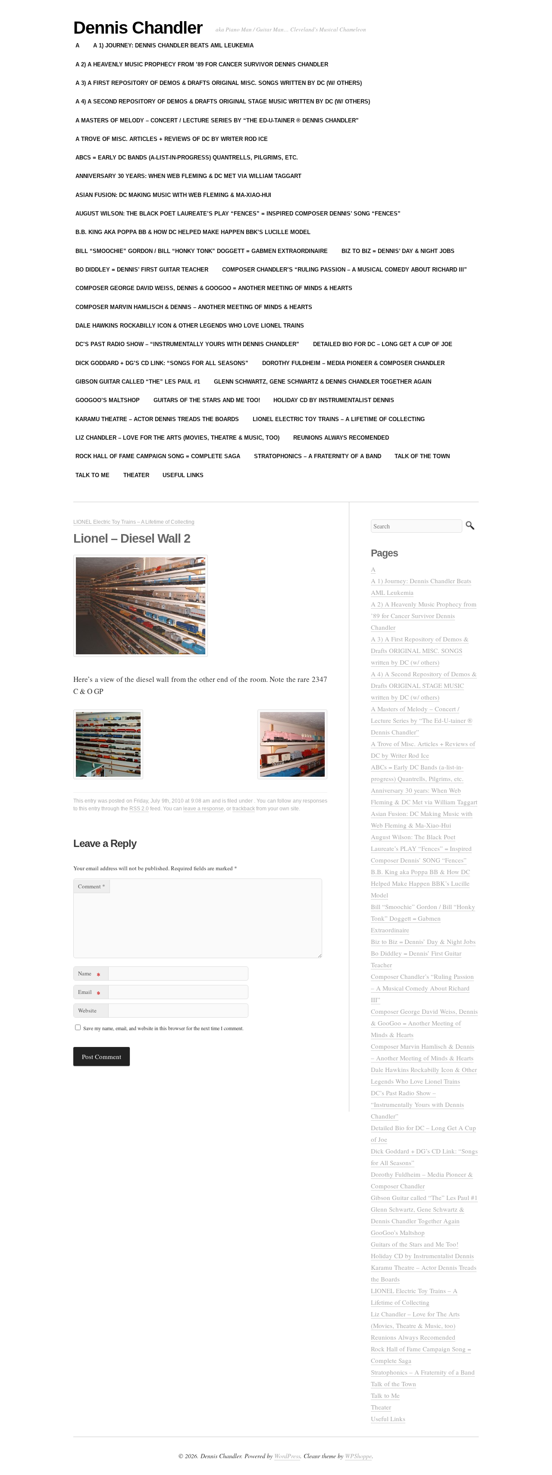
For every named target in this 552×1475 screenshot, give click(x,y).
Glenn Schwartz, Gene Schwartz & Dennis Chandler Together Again (322, 381)
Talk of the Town (422, 456)
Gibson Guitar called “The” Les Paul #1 (137, 381)
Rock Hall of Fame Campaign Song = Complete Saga (157, 456)
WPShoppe (358, 1456)
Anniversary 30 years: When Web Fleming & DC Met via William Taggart (188, 176)
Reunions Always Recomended (341, 437)
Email (89, 993)
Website (87, 1010)
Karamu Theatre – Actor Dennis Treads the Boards (157, 419)
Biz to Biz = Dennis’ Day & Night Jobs (398, 251)
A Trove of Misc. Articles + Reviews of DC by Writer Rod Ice (171, 139)
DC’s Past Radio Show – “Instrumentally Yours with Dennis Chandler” (187, 344)
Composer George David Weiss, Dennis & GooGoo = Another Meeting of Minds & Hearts (213, 288)
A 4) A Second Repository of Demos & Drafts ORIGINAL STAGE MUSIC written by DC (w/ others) (222, 101)
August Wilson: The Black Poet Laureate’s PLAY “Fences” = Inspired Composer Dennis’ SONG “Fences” (238, 213)
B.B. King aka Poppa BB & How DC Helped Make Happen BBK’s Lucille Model (192, 232)
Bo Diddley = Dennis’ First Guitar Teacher (141, 269)
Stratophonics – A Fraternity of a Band (317, 456)
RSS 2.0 (139, 809)
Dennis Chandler (138, 27)
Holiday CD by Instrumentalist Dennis (333, 400)
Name (89, 974)
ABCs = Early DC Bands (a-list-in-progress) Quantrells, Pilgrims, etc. (186, 157)
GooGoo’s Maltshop (107, 400)
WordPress (287, 1456)
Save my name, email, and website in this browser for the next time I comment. (163, 1028)
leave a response (203, 809)
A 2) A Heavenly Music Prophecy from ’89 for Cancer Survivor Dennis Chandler (201, 64)
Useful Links (183, 475)
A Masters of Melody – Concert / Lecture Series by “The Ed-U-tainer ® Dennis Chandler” (217, 120)
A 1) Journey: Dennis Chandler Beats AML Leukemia (173, 45)
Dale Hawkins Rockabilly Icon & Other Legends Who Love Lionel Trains (189, 325)
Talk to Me (92, 475)
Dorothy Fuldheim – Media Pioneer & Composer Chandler (353, 363)
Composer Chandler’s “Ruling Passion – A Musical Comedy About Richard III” (344, 269)
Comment (91, 886)
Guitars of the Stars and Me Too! (207, 400)
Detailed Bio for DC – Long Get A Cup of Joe (382, 344)
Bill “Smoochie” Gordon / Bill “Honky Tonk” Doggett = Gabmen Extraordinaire (201, 251)
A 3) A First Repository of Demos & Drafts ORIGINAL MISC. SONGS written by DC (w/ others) (218, 83)
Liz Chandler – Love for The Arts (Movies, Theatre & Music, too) (177, 437)
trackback (243, 809)
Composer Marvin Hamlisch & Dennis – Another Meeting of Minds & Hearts (193, 307)
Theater (136, 475)
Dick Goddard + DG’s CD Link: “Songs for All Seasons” (161, 363)
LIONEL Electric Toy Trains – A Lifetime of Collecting (339, 419)
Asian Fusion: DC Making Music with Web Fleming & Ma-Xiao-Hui (173, 195)
